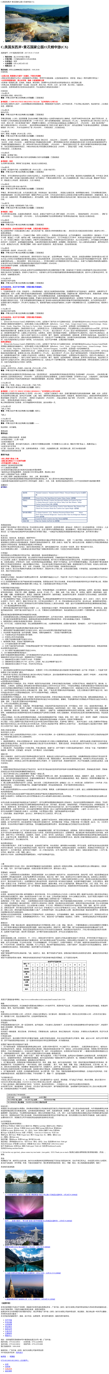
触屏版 (3, 1356)
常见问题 (8, 1322)
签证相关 (8, 1327)
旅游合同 (8, 1329)
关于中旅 (8, 1320)
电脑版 (12, 1356)
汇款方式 (8, 1331)
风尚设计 (19, 1352)
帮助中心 (8, 1336)
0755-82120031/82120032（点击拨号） (15, 1360)
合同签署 (8, 1324)
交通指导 (8, 1333)
